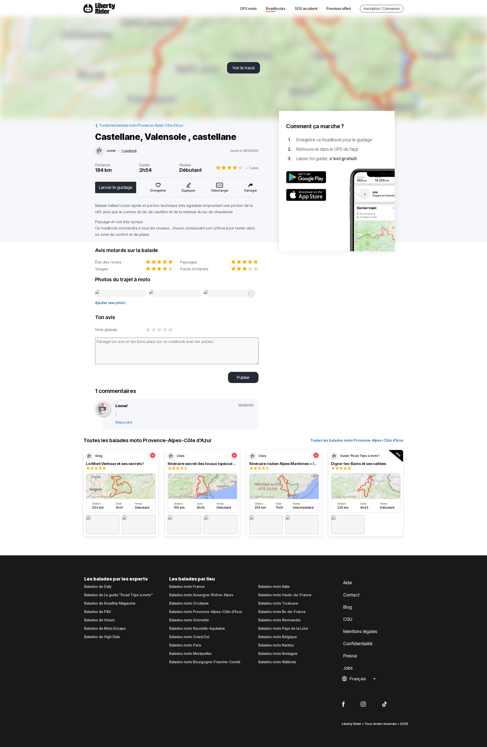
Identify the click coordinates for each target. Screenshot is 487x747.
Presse (350, 655)
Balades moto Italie (274, 586)
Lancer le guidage (115, 187)
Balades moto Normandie (279, 620)
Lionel (111, 150)
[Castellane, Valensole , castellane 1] (120, 293)
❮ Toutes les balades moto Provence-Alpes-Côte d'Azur (139, 125)
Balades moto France (187, 586)
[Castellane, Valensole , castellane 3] (229, 293)
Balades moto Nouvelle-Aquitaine (197, 628)
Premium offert (338, 8)
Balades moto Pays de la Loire (283, 628)
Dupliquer (188, 190)
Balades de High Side (102, 637)
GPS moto (248, 8)
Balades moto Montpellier (190, 653)
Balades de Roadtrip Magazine (109, 603)
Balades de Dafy (97, 586)
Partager (250, 190)
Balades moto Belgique (277, 637)
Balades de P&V (97, 611)
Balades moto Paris (185, 645)
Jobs (348, 668)
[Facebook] (343, 704)
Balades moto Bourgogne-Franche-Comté (204, 662)
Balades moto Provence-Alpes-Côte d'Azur (205, 611)
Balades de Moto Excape (105, 628)
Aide (347, 582)
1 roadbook (129, 150)
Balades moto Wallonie (277, 662)
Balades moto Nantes (276, 645)
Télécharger (219, 190)
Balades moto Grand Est (189, 637)
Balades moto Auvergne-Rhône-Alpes (201, 595)
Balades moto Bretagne (278, 653)
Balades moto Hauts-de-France (284, 595)
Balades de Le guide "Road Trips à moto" (118, 595)
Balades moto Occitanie (189, 603)
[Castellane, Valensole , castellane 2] (175, 293)
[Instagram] (363, 704)
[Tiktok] (384, 704)
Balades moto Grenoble (189, 620)
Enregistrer (158, 190)
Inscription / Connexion (382, 8)
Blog (347, 607)
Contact (351, 594)
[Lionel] (99, 150)
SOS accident (306, 8)
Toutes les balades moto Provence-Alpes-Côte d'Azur (357, 440)
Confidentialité (357, 643)
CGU (347, 619)
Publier (243, 377)
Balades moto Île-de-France (282, 611)
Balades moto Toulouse (278, 603)
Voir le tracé (243, 67)
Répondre (123, 422)
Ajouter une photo (110, 303)
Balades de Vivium (99, 620)
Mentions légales (360, 631)
